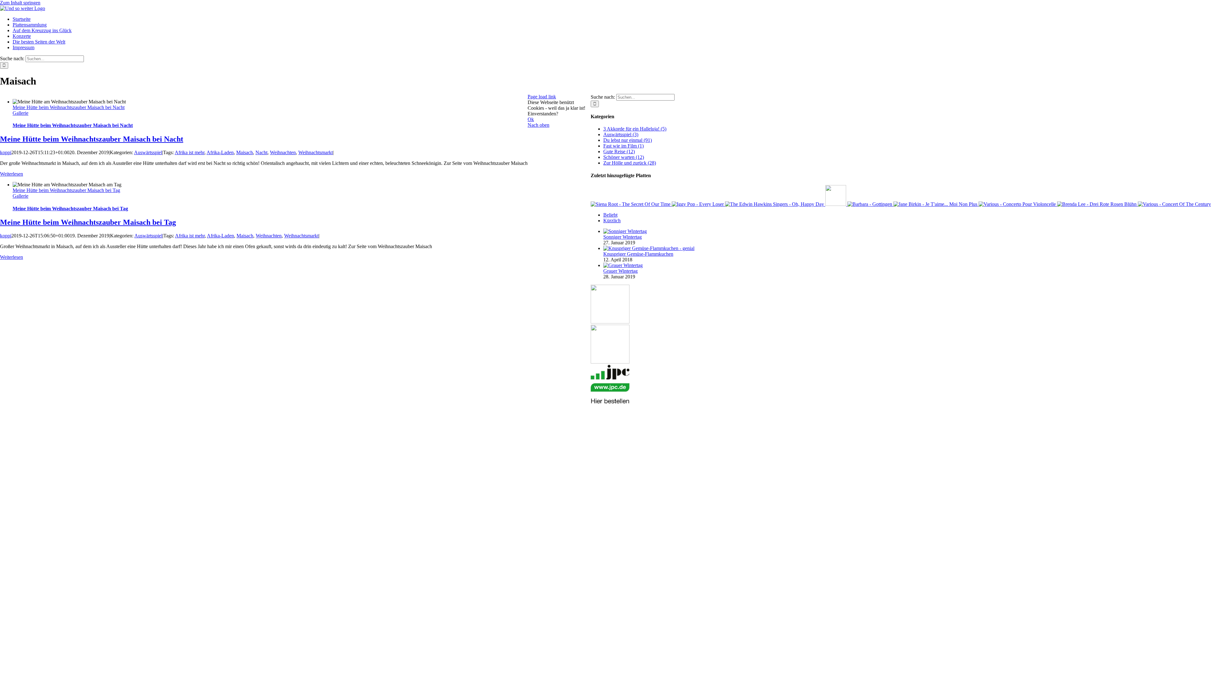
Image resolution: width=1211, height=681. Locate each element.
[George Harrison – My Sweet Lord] (836, 204)
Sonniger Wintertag (622, 237)
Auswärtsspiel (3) (620, 134)
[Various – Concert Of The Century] (1174, 204)
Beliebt (610, 215)
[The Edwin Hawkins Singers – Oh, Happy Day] (775, 204)
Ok (531, 119)
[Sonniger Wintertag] (625, 231)
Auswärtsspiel (148, 152)
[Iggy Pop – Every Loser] (698, 204)
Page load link (542, 96)
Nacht (261, 152)
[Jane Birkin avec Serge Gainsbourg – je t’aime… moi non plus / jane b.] (936, 204)
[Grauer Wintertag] (623, 265)
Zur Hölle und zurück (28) (629, 163)
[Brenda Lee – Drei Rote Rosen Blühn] (1097, 204)
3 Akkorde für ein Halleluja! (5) (634, 128)
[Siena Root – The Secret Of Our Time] (631, 204)
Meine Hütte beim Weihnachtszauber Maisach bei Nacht (69, 107)
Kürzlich (612, 220)
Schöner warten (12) (623, 157)
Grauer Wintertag (620, 271)
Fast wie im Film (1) (623, 145)
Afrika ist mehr (189, 152)
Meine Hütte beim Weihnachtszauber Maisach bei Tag (66, 190)
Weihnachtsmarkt (315, 152)
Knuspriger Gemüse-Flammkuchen (638, 254)
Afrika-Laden (220, 152)
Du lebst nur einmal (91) (627, 140)
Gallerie (20, 113)
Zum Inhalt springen (20, 2)
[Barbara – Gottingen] (870, 204)
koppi (5, 152)
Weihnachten (283, 152)
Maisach (244, 152)
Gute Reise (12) (619, 151)
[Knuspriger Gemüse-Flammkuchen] (648, 248)
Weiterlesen (11, 174)
